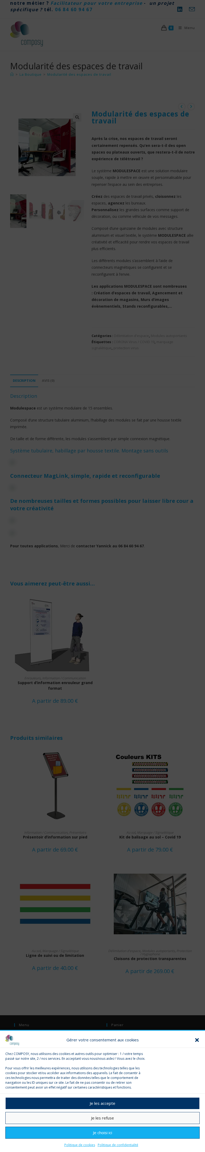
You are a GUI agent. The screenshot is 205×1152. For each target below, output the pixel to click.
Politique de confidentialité (118, 1145)
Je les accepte (102, 1103)
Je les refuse (102, 1118)
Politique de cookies (79, 1145)
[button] (197, 1040)
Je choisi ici (102, 1132)
